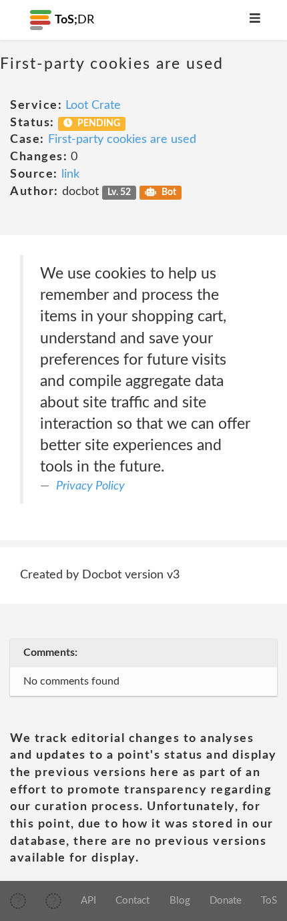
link (70, 174)
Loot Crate (93, 106)
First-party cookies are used (122, 140)
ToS (269, 901)
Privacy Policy (90, 486)
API (88, 901)
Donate (226, 901)
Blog (180, 901)
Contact (132, 901)
